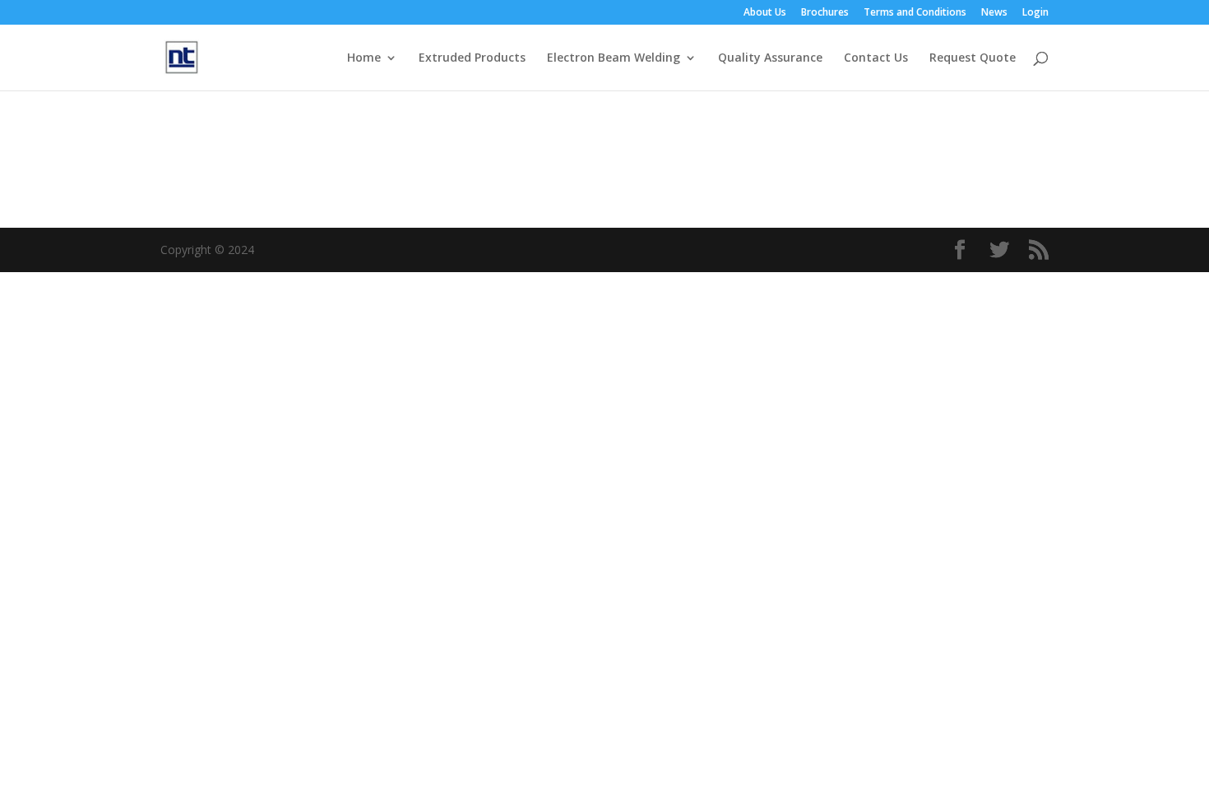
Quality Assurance (770, 58)
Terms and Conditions (915, 13)
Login (1035, 13)
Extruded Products (472, 58)
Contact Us (876, 58)
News (994, 13)
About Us (764, 13)
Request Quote (972, 58)
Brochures (825, 13)
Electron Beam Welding (613, 58)
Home (364, 58)
